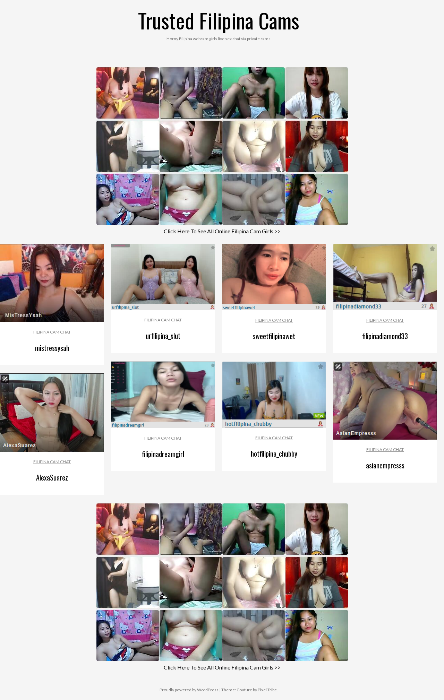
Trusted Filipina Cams (218, 20)
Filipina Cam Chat (52, 332)
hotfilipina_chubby (274, 453)
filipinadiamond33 (385, 336)
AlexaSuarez (52, 477)
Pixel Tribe (267, 689)
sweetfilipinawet (274, 336)
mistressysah (52, 348)
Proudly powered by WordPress (189, 689)
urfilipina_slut (163, 335)
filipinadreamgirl (163, 454)
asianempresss (385, 465)
